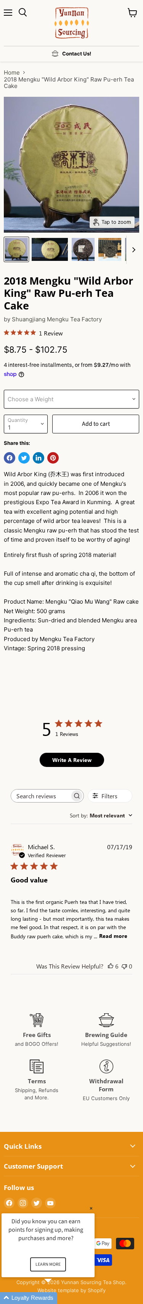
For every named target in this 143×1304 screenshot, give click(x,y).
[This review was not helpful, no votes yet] (124, 966)
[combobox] (101, 815)
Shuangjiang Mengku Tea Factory (57, 319)
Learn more (48, 1264)
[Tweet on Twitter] (24, 458)
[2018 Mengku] (16, 249)
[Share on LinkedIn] (38, 458)
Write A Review (72, 760)
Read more (113, 935)
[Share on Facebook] (9, 458)
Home (12, 72)
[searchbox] (40, 796)
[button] (57, 1298)
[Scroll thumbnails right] (132, 250)
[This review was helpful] (110, 966)
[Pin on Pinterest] (53, 458)
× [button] (91, 1208)
